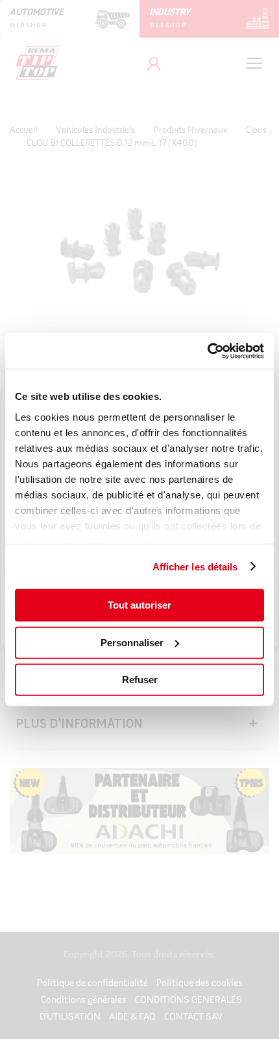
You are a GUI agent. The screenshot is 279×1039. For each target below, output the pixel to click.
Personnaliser (132, 642)
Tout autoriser (139, 605)
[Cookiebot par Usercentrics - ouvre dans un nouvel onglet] (207, 350)
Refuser (140, 679)
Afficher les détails (195, 566)
